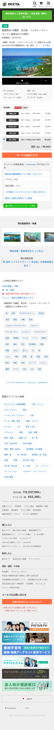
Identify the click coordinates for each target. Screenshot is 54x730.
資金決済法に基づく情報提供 (13, 584)
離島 (7, 369)
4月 (32, 369)
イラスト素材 (29, 506)
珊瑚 (7, 338)
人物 (31, 415)
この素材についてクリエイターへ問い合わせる (25, 192)
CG (18, 427)
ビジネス (7, 427)
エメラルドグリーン (27, 313)
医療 (15, 460)
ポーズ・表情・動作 (12, 421)
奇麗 (41, 344)
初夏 (39, 369)
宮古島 (41, 313)
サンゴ (25, 338)
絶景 (38, 357)
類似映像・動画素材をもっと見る (26, 251)
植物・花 (22, 438)
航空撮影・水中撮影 (34, 449)
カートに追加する (25, 155)
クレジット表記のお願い (11, 588)
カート (41, 6)
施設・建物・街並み (12, 449)
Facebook (11, 708)
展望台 (44, 338)
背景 (24, 410)
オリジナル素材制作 (30, 514)
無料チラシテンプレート (11, 546)
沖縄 (16, 286)
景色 (46, 357)
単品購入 (7, 107)
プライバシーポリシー (19, 572)
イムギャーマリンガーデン (16, 326)
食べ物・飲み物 (10, 466)
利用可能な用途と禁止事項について (20, 293)
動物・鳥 (7, 454)
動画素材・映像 (42, 506)
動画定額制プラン (8, 534)
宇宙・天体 (30, 427)
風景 (15, 320)
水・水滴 (26, 466)
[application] (27, 62)
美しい (25, 351)
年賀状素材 (37, 510)
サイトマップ (40, 584)
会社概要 (29, 584)
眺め (15, 344)
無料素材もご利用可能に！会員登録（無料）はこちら (27, 15)
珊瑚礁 (15, 338)
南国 (30, 320)
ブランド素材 (25, 510)
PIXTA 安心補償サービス (11, 542)
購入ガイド (6, 530)
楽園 (15, 363)
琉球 (23, 363)
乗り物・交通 (28, 460)
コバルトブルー (40, 332)
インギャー (26, 332)
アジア (15, 369)
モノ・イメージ (42, 466)
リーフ (34, 338)
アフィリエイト (34, 559)
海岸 (13, 313)
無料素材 (14, 510)
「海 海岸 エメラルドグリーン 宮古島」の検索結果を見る (27, 263)
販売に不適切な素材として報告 (18, 198)
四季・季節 (8, 438)
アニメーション (10, 471)
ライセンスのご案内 (9, 538)
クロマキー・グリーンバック (34, 471)
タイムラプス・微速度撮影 (15, 404)
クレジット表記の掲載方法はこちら (18, 298)
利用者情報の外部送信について (13, 580)
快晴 (24, 357)
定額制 (21, 107)
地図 (21, 432)
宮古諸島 (32, 344)
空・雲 (5, 290)
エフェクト (8, 432)
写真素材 (18, 506)
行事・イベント (38, 404)
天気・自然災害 (10, 443)
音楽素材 (5, 510)
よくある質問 (39, 534)
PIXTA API (27, 542)
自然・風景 (33, 432)
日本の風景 (7, 286)
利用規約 (5, 572)
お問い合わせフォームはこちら (26, 602)
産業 (6, 460)
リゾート (32, 363)
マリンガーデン (11, 332)
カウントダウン (10, 410)
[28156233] (16, 382)
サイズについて (25, 538)
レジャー (43, 363)
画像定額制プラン (35, 530)
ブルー (8, 357)
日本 (24, 369)
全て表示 (46, 45)
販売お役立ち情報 (19, 559)
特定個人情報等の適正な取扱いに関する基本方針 (20, 576)
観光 (7, 363)
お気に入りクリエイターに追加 (21, 205)
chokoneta (30, 164)
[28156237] (38, 382)
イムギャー (34, 326)
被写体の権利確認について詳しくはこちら (23, 174)
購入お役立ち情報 (19, 530)
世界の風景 (8, 477)
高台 (7, 344)
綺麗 (7, 351)
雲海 (12, 290)
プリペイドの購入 (24, 534)
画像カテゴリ (7, 506)
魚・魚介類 (21, 454)
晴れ (16, 357)
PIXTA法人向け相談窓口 (32, 546)
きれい (15, 351)
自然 (7, 320)
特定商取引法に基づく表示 (38, 580)
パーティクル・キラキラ (14, 415)
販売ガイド (6, 559)
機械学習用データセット (11, 514)
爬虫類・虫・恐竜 (39, 454)
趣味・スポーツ (32, 421)
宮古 (23, 344)
